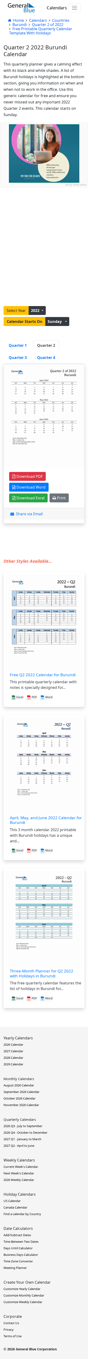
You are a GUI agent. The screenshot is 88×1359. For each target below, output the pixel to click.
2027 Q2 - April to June (19, 1145)
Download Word (30, 487)
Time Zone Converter (18, 1261)
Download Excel (30, 497)
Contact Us (11, 1323)
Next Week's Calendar (19, 1173)
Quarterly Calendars (20, 1119)
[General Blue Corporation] (21, 8)
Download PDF (29, 476)
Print (61, 497)
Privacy (9, 1329)
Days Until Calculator (18, 1248)
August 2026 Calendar (19, 1085)
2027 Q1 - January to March (22, 1139)
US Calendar (12, 1201)
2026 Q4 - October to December (25, 1132)
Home (18, 20)
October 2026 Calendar (19, 1098)
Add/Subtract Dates (17, 1235)
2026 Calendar (13, 1044)
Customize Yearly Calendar (22, 1289)
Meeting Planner (15, 1268)
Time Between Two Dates (21, 1241)
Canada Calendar (15, 1207)
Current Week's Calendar (21, 1167)
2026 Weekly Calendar (19, 1180)
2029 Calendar (13, 1064)
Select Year (16, 310)
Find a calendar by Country (22, 1214)
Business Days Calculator (21, 1255)
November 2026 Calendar (21, 1105)
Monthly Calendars (19, 1078)
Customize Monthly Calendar (24, 1295)
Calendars (57, 8)
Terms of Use (13, 1336)
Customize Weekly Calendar (23, 1302)
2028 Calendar (13, 1058)
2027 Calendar (13, 1051)
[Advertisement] (44, 231)
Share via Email (28, 513)
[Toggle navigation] (74, 8)
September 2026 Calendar (21, 1092)
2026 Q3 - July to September (23, 1126)
